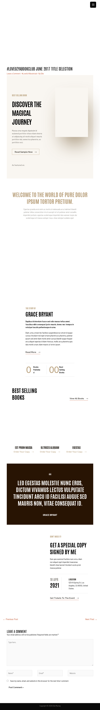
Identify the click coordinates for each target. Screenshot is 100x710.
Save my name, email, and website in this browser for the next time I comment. (39, 681)
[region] (50, 34)
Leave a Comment (13, 73)
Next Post (91, 619)
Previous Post (10, 619)
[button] (50, 51)
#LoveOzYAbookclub (29, 73)
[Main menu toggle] (93, 5)
